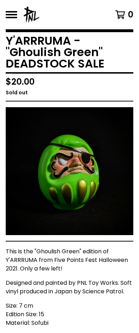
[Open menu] (11, 14)
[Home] (61, 15)
